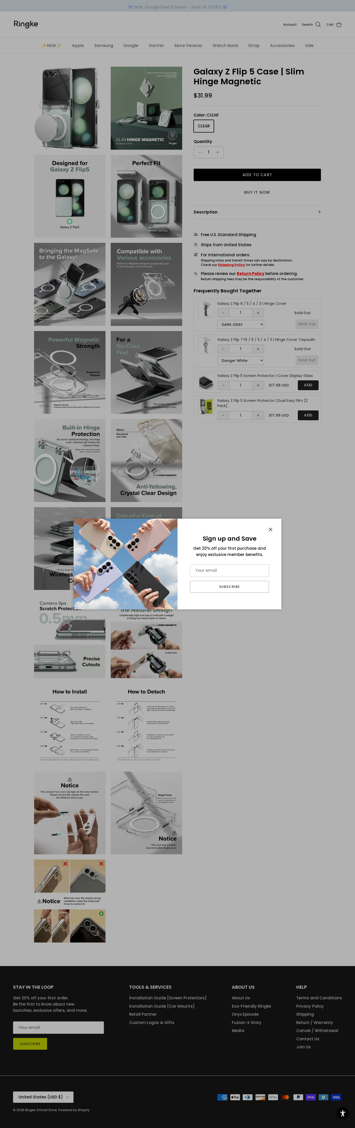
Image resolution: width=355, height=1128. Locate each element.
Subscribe (229, 586)
